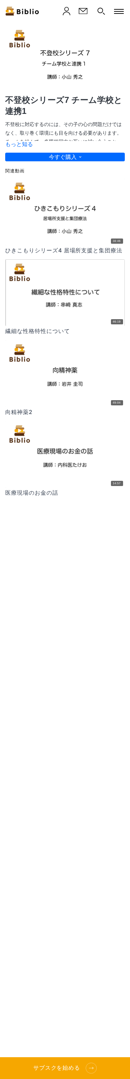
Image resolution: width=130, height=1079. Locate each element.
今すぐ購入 (63, 157)
